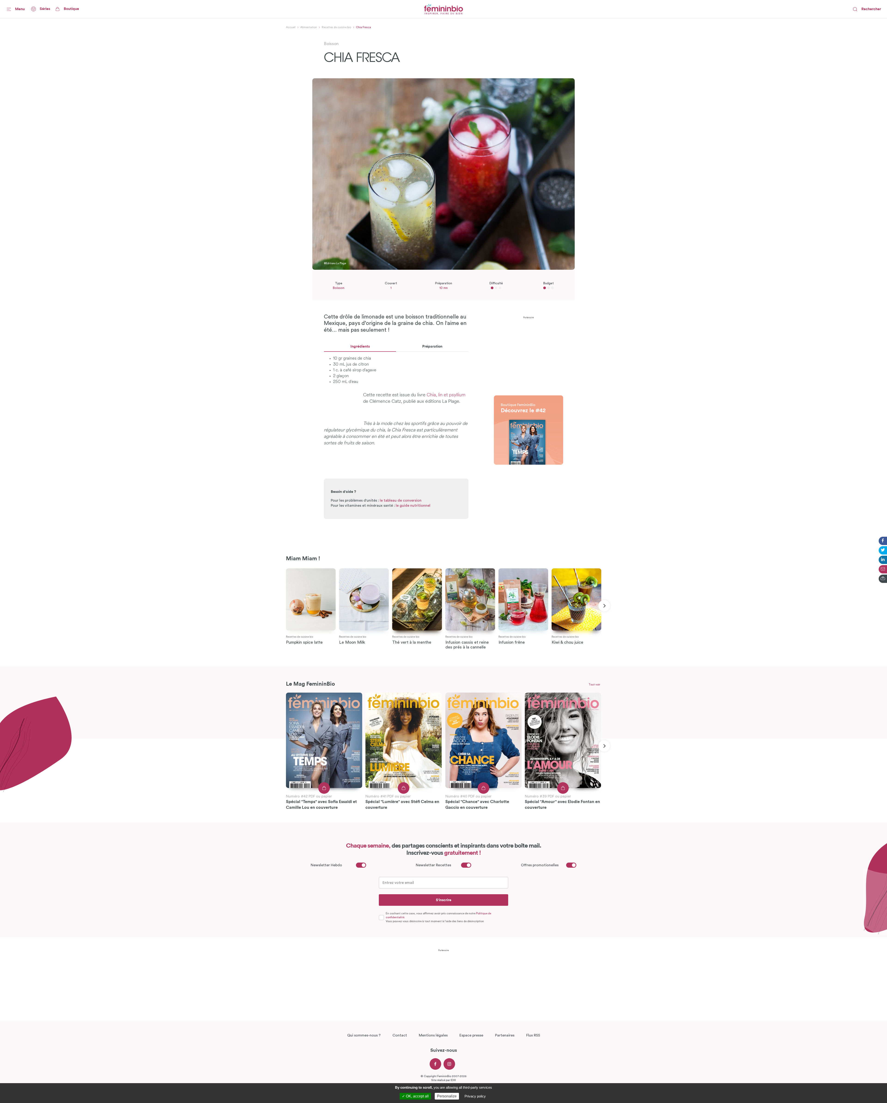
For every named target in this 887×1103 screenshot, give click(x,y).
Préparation (432, 346)
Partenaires (504, 1035)
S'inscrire (443, 900)
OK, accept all (417, 1096)
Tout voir (594, 684)
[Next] (604, 606)
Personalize (447, 1096)
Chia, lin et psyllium (446, 395)
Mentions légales (433, 1035)
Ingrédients (360, 346)
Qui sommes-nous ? (364, 1035)
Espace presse (471, 1035)
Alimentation (308, 27)
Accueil (290, 27)
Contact (399, 1035)
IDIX (453, 1080)
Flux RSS (533, 1035)
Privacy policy (475, 1096)
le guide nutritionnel (413, 505)
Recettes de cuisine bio (336, 27)
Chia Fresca (363, 27)
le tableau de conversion (401, 500)
